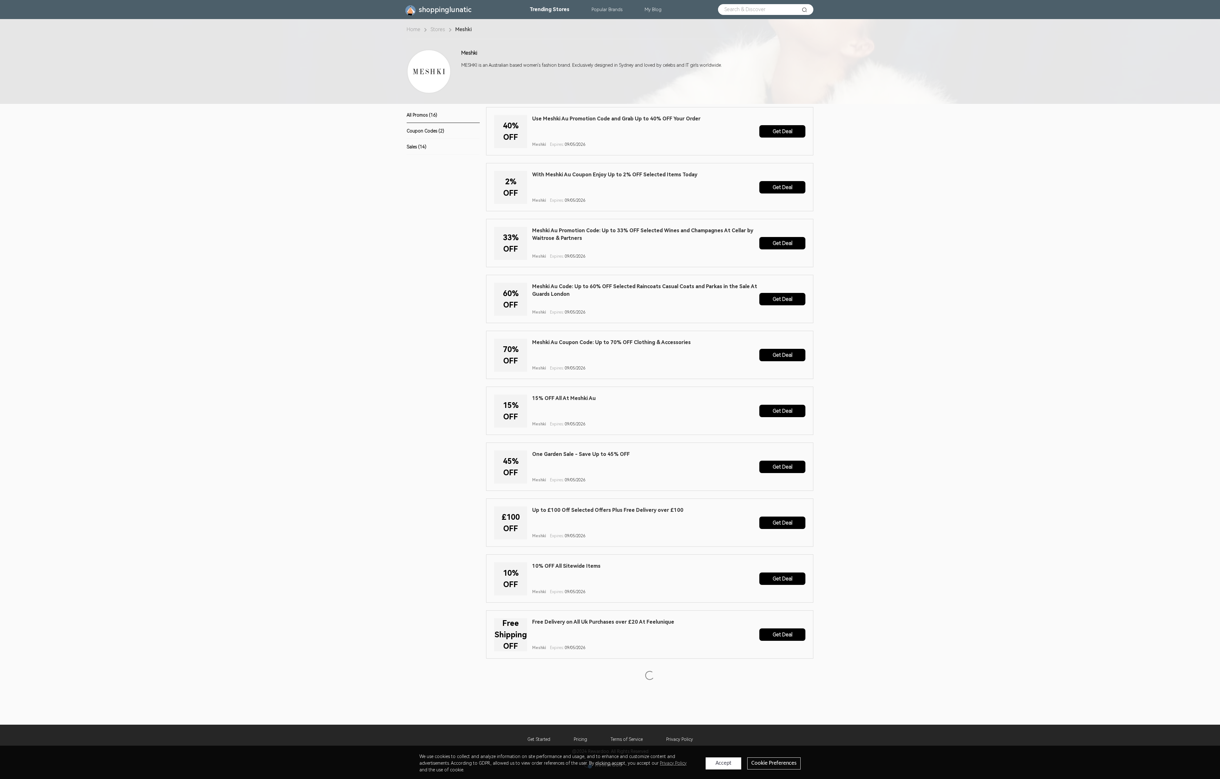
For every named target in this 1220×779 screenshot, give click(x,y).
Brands (607, 9)
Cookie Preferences (773, 763)
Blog (653, 9)
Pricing (580, 739)
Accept (723, 763)
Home (413, 29)
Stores (549, 9)
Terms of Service (627, 739)
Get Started (538, 739)
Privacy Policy (679, 739)
